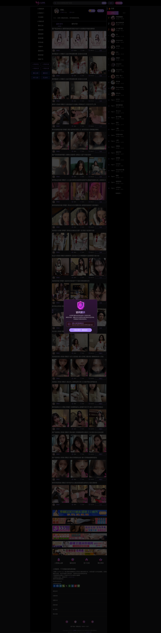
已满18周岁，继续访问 (80, 330)
